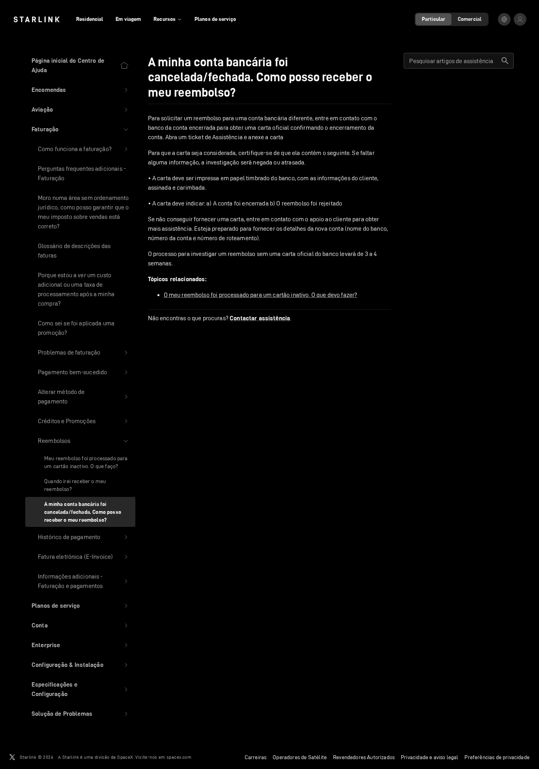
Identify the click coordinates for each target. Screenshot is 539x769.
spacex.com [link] (179, 757)
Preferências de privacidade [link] (497, 757)
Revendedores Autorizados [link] (364, 757)
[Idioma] (504, 19)
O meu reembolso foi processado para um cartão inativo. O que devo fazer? (260, 294)
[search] (505, 61)
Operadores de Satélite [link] (300, 757)
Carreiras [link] (256, 757)
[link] (36, 19)
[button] (80, 89)
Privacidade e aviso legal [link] (429, 757)
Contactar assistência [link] (260, 318)
